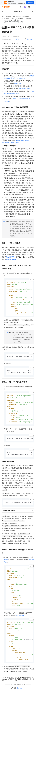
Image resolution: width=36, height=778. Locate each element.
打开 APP (30, 2)
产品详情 (17, 39)
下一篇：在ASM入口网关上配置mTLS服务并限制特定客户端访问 (24, 678)
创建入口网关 (18, 83)
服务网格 (8, 16)
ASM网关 (6, 18)
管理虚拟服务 (20, 615)
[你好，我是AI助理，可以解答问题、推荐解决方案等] (25, 7)
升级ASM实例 (20, 78)
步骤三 (6, 559)
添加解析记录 (10, 257)
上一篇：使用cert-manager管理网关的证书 (8, 678)
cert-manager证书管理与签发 (12, 20)
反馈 (21, 688)
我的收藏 (29, 39)
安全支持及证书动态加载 (24, 18)
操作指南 (26, 16)
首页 (3, 16)
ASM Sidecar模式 (17, 16)
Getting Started (11, 259)
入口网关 (13, 18)
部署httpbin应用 (24, 88)
